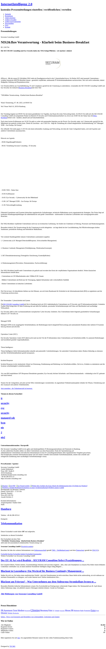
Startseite (8, 14)
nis (2, 427)
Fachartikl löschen (7, 554)
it (1, 398)
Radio (82, 610)
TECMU (12, 646)
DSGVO (95, 550)
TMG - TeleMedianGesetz (60, 550)
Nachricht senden (27, 546)
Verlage (10, 613)
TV (53, 610)
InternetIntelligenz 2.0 (16, 4)
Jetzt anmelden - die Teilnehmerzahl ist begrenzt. (17, 388)
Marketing (77, 610)
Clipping (35, 610)
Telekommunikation (11, 523)
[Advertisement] (32, 167)
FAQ (6, 25)
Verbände (57, 610)
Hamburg (6, 509)
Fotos (93, 610)
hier (18, 638)
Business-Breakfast (25, 88)
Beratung (44, 610)
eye (2, 408)
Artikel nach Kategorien (13, 21)
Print (50, 610)
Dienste (4, 613)
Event (97, 610)
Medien (21, 610)
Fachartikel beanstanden (33, 554)
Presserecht (27, 610)
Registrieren (9, 16)
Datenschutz (80, 550)
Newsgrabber (9, 23)
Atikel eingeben (10, 18)
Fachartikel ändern (19, 554)
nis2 (3, 437)
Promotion (87, 610)
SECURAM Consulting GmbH (13, 304)
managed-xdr (8, 417)
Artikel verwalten (10, 20)
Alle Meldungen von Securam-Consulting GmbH (21, 594)
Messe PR (69, 610)
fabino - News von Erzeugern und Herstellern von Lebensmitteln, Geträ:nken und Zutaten (30, 617)
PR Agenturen (7, 610)
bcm (3, 422)
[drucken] (4, 486)
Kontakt (7, 27)
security (5, 403)
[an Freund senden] (23, 486)
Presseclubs (62, 610)
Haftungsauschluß (40, 550)
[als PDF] (12, 486)
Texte (15, 610)
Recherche (16, 613)
